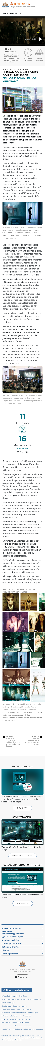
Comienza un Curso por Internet (14, 1006)
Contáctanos (23, 977)
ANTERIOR (9, 736)
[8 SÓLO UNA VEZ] (18, 642)
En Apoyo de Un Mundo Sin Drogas (16, 1019)
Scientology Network (10, 999)
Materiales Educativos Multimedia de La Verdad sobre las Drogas (13, 742)
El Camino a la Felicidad (11, 1016)
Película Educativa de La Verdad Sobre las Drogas (32, 741)
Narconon (27, 1016)
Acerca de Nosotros (11, 928)
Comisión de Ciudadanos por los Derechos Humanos (23, 1029)
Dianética (23, 996)
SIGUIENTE (35, 736)
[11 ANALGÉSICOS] (16, 660)
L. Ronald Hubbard (9, 996)
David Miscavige (8, 1003)
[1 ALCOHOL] (11, 602)
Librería (5, 950)
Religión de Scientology (31, 999)
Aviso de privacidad (23, 1038)
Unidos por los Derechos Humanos (16, 1022)
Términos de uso (8, 1040)
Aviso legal (18, 1040)
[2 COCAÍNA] (29, 602)
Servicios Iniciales (10, 940)
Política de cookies (37, 1038)
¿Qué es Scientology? (12, 937)
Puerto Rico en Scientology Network (13, 932)
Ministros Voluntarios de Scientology (16, 1009)
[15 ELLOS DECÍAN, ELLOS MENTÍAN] (16, 693)
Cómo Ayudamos (10, 13)
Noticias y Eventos (11, 947)
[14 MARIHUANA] (16, 676)
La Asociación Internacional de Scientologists (20, 1013)
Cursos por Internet (11, 943)
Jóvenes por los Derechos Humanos (16, 1026)
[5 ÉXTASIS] (15, 621)
